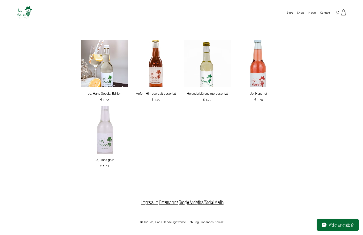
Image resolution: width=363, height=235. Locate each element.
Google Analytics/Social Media (201, 202)
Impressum (149, 202)
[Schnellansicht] (104, 63)
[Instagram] (337, 13)
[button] (343, 12)
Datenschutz (168, 202)
